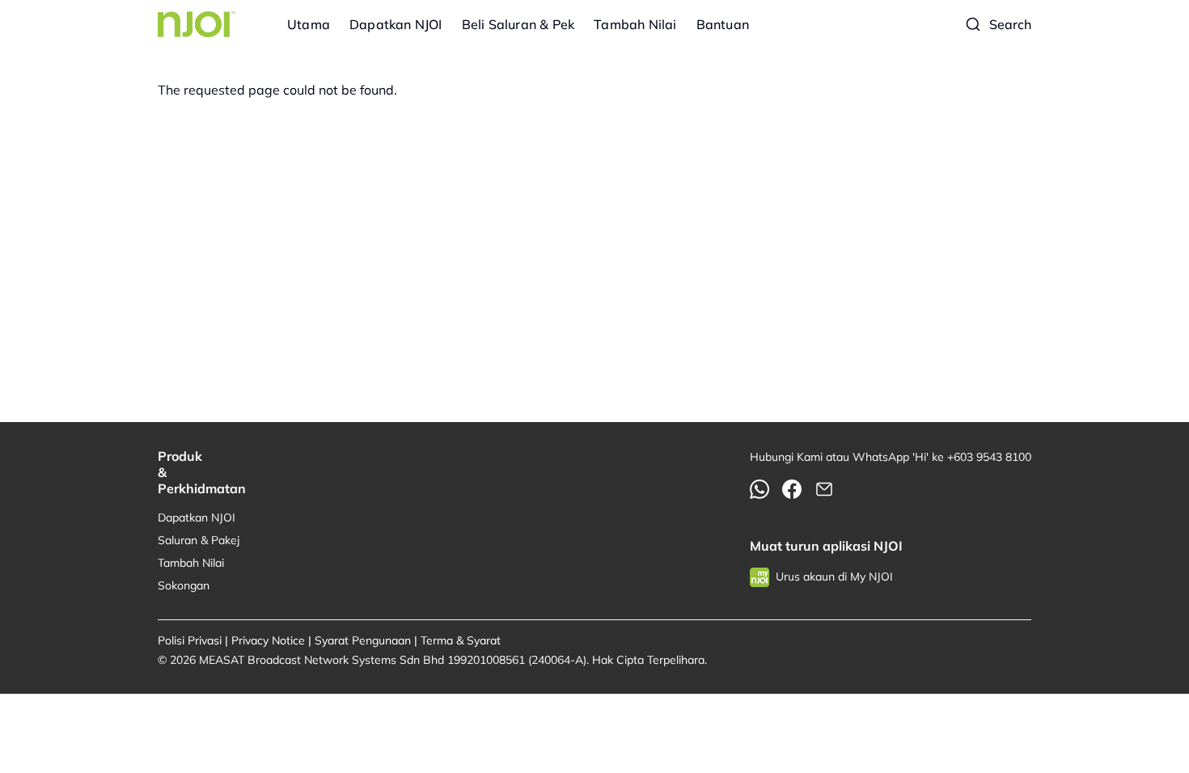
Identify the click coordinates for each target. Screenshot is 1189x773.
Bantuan (722, 24)
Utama (308, 24)
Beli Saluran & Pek (518, 24)
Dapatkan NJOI (395, 24)
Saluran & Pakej (198, 540)
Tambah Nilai (635, 24)
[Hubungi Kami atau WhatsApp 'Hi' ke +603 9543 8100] (759, 489)
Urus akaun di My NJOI (834, 576)
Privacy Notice (268, 640)
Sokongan (183, 585)
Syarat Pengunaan (363, 640)
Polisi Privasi (190, 640)
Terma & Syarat (461, 640)
